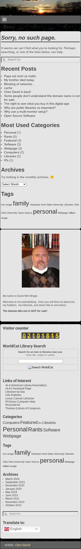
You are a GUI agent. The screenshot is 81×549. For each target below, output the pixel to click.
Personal (10, 132)
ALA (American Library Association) (25, 385)
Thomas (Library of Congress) (21, 408)
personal (45, 211)
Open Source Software (19, 115)
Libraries (10, 156)
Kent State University (52, 204)
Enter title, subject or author (40, 355)
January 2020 (13, 488)
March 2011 (12, 498)
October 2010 (13, 505)
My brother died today (19, 80)
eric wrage (6, 204)
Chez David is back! (17, 91)
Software (10, 144)
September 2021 (15, 482)
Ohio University (9, 213)
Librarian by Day (14, 391)
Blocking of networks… (19, 84)
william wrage (10, 466)
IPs (6, 160)
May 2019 (11, 492)
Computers (11, 152)
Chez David (22, 545)
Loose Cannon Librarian (18, 398)
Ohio (76, 204)
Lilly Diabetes (12, 395)
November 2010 (14, 502)
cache (8, 88)
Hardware (35, 204)
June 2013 (11, 495)
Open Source (25, 213)
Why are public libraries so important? (30, 107)
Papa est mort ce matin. (20, 76)
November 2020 (14, 485)
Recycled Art (11, 404)
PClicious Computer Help (19, 401)
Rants (8, 136)
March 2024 (12, 479)
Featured (10, 140)
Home (9, 27)
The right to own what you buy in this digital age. (37, 103)
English (15, 529)
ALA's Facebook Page (17, 388)
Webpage (10, 148)
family (21, 203)
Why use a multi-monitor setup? (26, 111)
